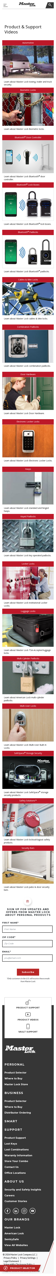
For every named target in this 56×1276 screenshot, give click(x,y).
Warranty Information (18, 1155)
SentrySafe (11, 1239)
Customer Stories (15, 1201)
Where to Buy (13, 1078)
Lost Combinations (16, 1149)
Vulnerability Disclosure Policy (18, 1264)
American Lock (14, 1233)
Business (13, 1093)
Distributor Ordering (17, 1112)
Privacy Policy (10, 1258)
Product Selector (15, 1072)
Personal (14, 1064)
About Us (14, 1181)
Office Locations (15, 1172)
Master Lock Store (16, 1084)
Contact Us (11, 1167)
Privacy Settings (28, 1258)
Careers (9, 1195)
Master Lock (12, 1227)
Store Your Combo (16, 1161)
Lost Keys (10, 1143)
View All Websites (16, 1245)
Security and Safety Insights (22, 1189)
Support (13, 1129)
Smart (10, 1121)
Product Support (15, 1137)
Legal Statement (11, 1261)
